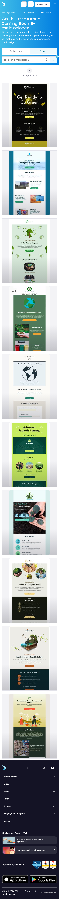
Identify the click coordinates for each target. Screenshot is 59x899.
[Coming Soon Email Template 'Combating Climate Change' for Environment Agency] (29, 386)
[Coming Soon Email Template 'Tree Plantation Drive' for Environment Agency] (29, 318)
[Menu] (55, 4)
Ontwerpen (16, 51)
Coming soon (28, 12)
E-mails (43, 51)
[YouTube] (53, 768)
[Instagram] (36, 768)
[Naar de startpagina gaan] (3, 4)
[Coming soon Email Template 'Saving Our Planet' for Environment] (29, 590)
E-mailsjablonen (9, 12)
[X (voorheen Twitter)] (44, 768)
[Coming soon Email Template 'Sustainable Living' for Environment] (29, 454)
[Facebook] (27, 768)
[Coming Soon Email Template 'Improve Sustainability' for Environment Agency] (29, 726)
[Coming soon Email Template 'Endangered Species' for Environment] (29, 658)
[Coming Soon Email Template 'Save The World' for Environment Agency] (29, 522)
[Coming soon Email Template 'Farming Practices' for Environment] (29, 250)
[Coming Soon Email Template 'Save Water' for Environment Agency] (29, 182)
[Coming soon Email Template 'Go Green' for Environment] (29, 115)
